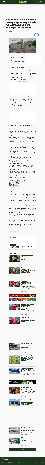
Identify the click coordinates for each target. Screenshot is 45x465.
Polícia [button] (33, 229)
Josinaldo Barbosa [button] (23, 229)
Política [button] (14, 229)
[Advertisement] (22, 11)
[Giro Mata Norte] (22, 1)
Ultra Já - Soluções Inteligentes (38, 462)
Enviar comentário (13, 245)
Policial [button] (10, 229)
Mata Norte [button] (29, 229)
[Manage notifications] (2, 462)
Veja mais (22, 449)
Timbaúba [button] (17, 229)
